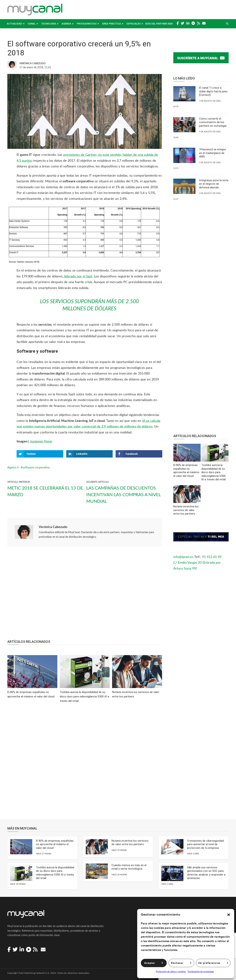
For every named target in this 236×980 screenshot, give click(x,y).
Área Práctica (111, 23)
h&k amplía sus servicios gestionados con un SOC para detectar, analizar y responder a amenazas (206, 873)
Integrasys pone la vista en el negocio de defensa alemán (213, 184)
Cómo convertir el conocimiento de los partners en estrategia (212, 122)
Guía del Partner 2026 (159, 23)
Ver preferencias (209, 963)
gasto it (14, 467)
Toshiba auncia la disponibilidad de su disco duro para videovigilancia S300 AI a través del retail (55, 873)
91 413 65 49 (211, 557)
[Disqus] (84, 763)
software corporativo (36, 467)
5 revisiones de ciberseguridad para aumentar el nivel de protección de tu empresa (205, 844)
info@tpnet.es (183, 557)
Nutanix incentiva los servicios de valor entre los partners (130, 842)
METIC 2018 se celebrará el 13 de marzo (45, 491)
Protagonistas (87, 23)
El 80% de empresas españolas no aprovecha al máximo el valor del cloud (55, 844)
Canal (32, 23)
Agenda (66, 23)
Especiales (133, 23)
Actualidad (14, 23)
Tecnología (48, 23)
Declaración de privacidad (201, 971)
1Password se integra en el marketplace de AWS (212, 153)
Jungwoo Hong (41, 441)
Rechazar (177, 963)
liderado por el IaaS (77, 276)
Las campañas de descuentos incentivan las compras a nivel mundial (123, 495)
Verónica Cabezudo (53, 527)
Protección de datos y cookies (171, 971)
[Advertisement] (84, 595)
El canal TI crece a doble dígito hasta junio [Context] (213, 91)
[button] (228, 915)
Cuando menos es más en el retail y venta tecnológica (129, 867)
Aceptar (149, 963)
